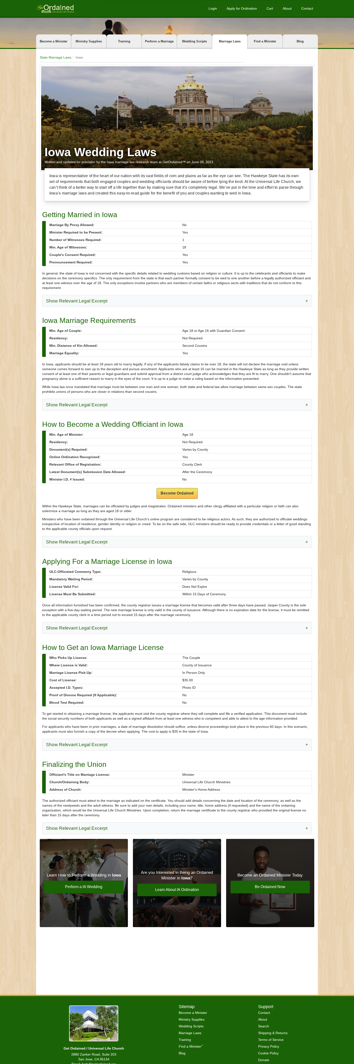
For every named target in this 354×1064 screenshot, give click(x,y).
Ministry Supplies (89, 41)
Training (124, 41)
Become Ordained (177, 493)
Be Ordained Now (270, 887)
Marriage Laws (230, 41)
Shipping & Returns (273, 1033)
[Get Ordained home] (55, 8)
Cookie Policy (268, 1053)
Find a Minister (265, 41)
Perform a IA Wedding (83, 887)
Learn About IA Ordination (177, 890)
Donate (263, 1060)
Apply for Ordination (242, 8)
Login (213, 8)
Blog (300, 41)
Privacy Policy (268, 1046)
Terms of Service (271, 1040)
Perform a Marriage (159, 41)
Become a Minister (53, 41)
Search (263, 1026)
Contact (307, 8)
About (287, 8)
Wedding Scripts (194, 41)
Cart (270, 8)
